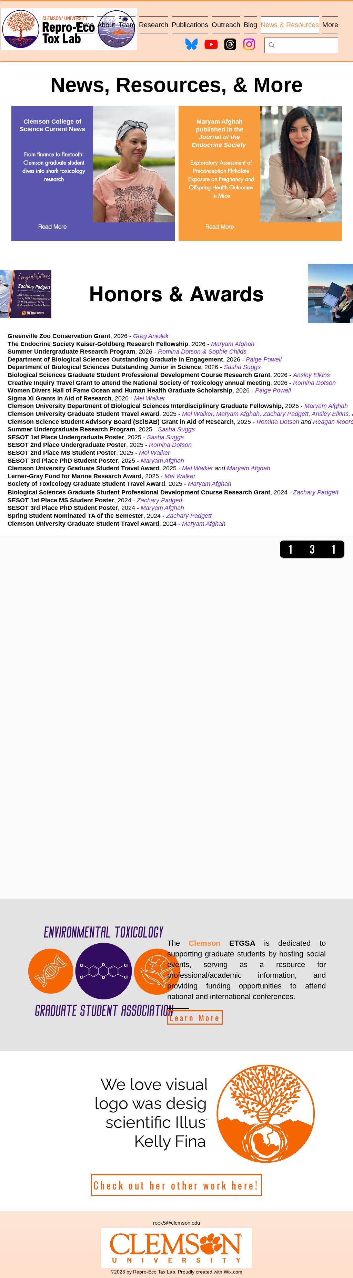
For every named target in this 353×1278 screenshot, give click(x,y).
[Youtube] (211, 44)
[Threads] (230, 44)
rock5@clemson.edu (176, 1223)
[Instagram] (249, 44)
